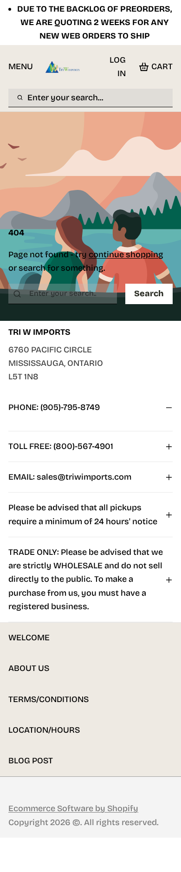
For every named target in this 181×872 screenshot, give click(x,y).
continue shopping (126, 254)
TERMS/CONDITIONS (48, 699)
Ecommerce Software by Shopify (73, 808)
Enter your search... (65, 97)
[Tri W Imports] (62, 67)
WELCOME (29, 637)
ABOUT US (28, 668)
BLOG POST (30, 760)
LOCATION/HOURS (44, 730)
